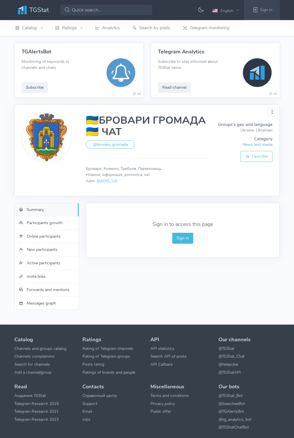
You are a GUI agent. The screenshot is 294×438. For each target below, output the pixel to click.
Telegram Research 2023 (36, 419)
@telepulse (228, 364)
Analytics (111, 28)
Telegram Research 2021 (36, 411)
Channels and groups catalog (40, 348)
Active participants (43, 263)
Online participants (43, 236)
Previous (8, 70)
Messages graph (41, 303)
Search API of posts (168, 356)
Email (87, 411)
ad (139, 93)
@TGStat (226, 348)
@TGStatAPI (229, 372)
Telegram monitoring (209, 28)
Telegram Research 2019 (36, 403)
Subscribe (35, 87)
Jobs (86, 419)
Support (89, 403)
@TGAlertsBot (231, 411)
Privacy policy (162, 403)
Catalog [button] (30, 28)
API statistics (162, 348)
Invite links (36, 276)
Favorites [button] (259, 156)
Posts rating (93, 364)
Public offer (160, 411)
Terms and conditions (169, 395)
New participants (41, 249)
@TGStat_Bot (230, 395)
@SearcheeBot (231, 403)
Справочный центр (99, 395)
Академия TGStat (30, 395)
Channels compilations (34, 356)
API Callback (161, 364)
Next (286, 70)
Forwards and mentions (47, 289)
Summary (35, 209)
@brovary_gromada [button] (110, 144)
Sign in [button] (183, 238)
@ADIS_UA (106, 181)
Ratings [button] (70, 28)
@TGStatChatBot (233, 427)
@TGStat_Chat (231, 356)
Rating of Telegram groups (106, 356)
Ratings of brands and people (108, 372)
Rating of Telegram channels (107, 348)
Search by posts (154, 28)
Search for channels (32, 364)
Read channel (174, 87)
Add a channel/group (32, 372)
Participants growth (44, 223)
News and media (257, 144)
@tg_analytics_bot (235, 419)
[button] (226, 10)
